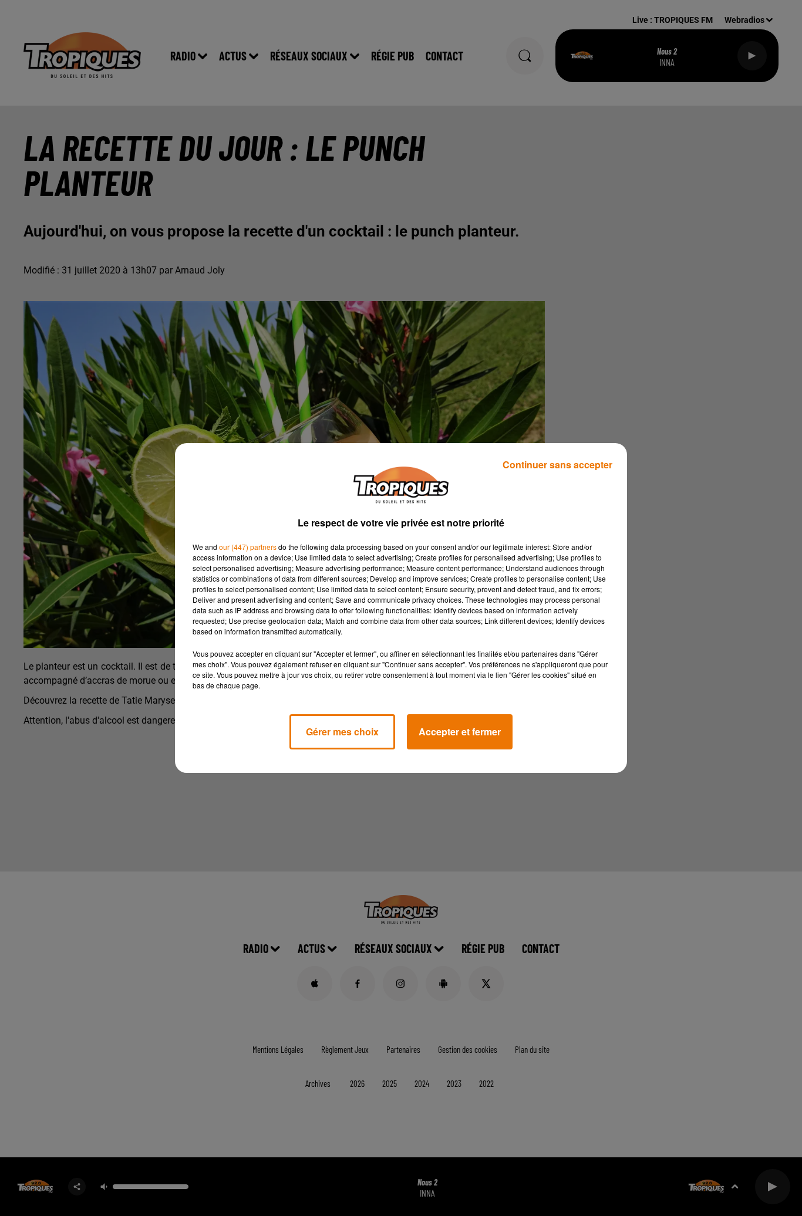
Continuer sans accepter (557, 464)
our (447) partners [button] (248, 547)
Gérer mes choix (342, 731)
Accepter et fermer (460, 731)
